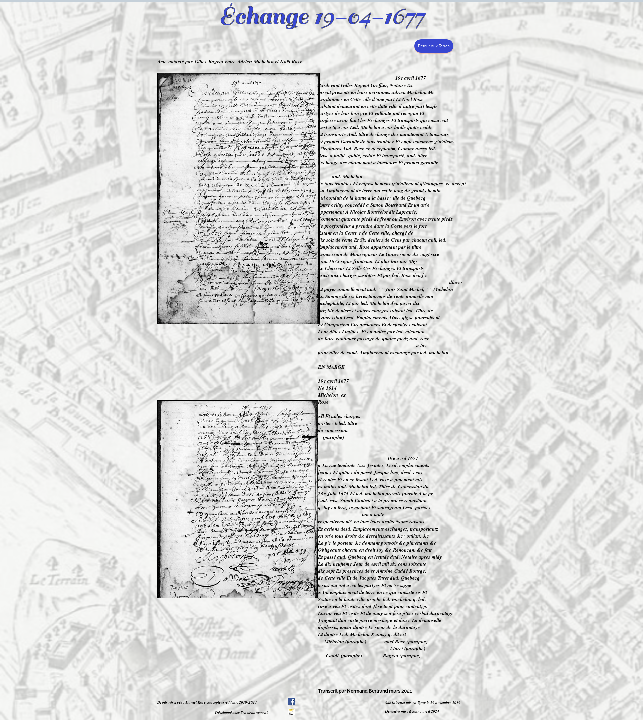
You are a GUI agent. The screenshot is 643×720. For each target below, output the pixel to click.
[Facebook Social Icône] (291, 701)
